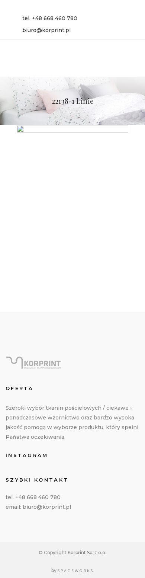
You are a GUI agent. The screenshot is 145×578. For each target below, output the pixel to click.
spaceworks (76, 571)
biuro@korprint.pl (46, 30)
